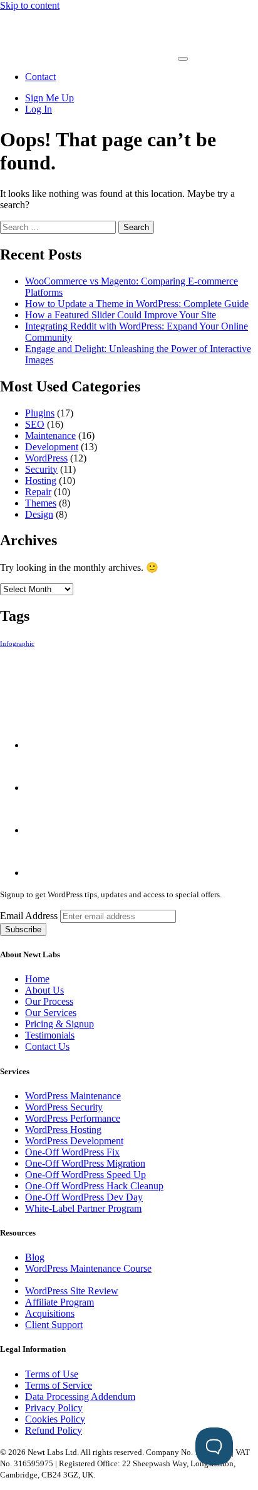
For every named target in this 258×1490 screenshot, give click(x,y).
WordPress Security (64, 1107)
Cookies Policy (55, 1419)
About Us (44, 990)
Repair (38, 491)
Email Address (30, 915)
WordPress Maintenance (73, 1095)
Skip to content (29, 5)
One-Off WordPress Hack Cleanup (94, 1185)
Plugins (39, 413)
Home (37, 979)
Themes (40, 503)
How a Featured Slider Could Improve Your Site (120, 315)
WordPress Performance (72, 1118)
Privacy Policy (54, 1407)
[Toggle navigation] (183, 59)
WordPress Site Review (71, 1291)
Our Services (50, 1012)
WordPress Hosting (63, 1129)
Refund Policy (53, 1430)
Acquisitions (50, 1313)
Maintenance (50, 435)
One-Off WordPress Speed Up (85, 1174)
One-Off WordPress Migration (85, 1163)
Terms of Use (51, 1374)
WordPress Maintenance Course (88, 1268)
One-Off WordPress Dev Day (84, 1197)
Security (41, 469)
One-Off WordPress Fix (72, 1152)
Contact (40, 76)
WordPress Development (74, 1140)
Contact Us (47, 1046)
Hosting (40, 480)
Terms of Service (58, 1385)
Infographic (17, 643)
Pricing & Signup (59, 1024)
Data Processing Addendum (80, 1396)
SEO (34, 424)
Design (39, 514)
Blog (34, 1257)
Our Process (49, 1001)
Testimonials (50, 1035)
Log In (38, 109)
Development (51, 446)
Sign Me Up (49, 98)
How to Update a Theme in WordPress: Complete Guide (137, 303)
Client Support (54, 1324)
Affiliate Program (59, 1302)
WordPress (46, 458)
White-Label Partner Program (83, 1208)
